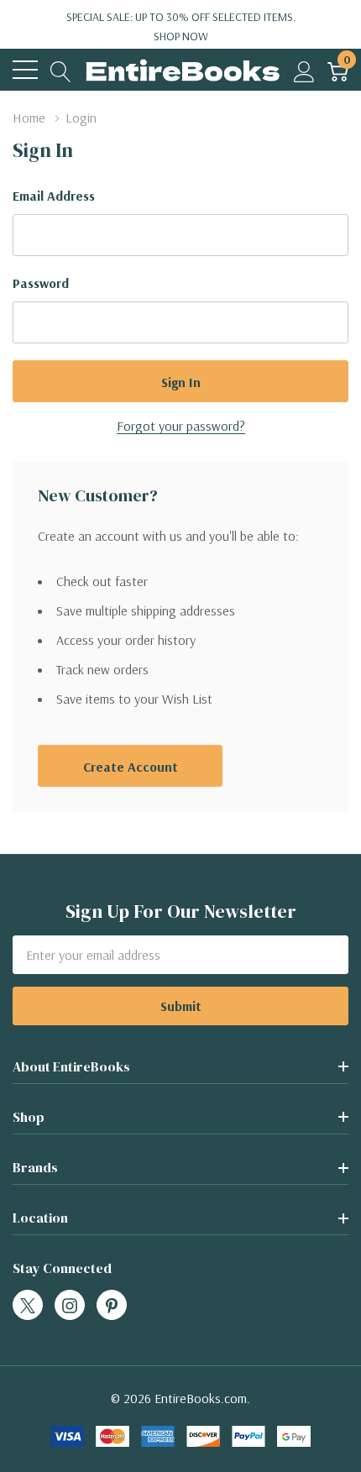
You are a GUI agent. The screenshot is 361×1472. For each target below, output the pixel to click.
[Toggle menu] (25, 69)
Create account (130, 766)
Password (41, 283)
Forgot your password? (181, 425)
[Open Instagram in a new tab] (69, 1305)
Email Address (54, 195)
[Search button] (60, 70)
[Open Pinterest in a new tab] (111, 1305)
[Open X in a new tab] (27, 1305)
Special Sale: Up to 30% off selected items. (181, 26)
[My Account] (304, 70)
